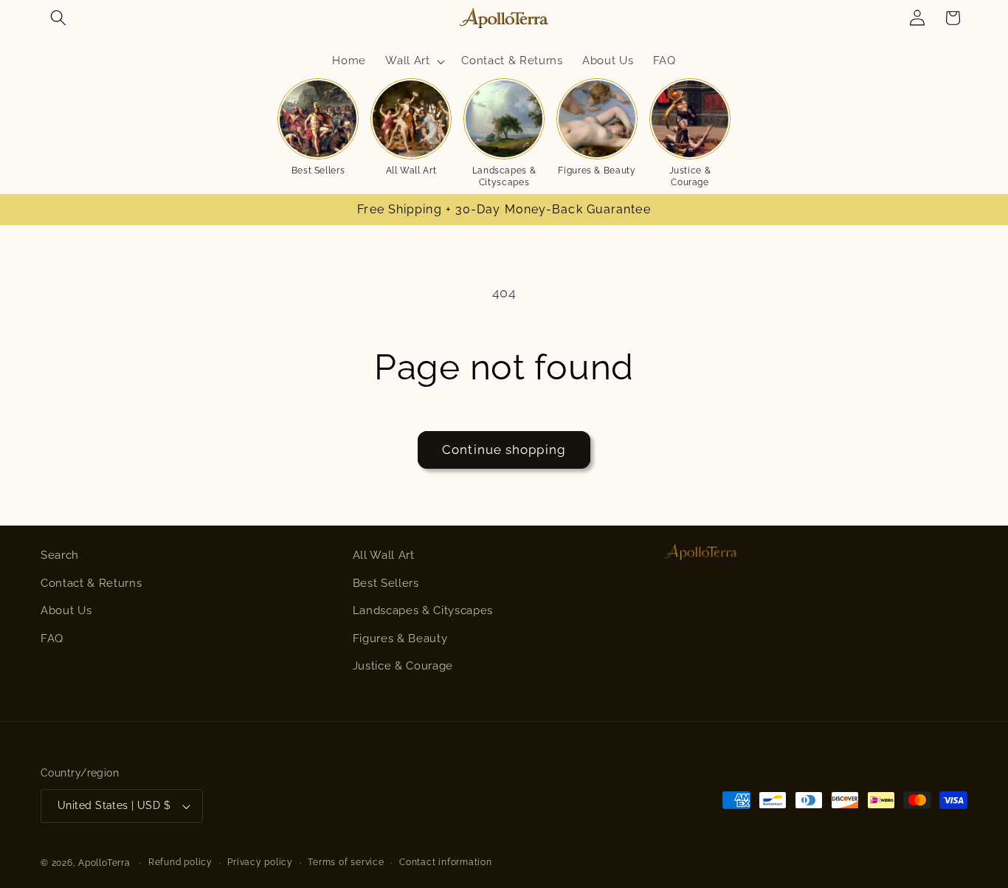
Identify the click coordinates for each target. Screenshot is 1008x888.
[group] (318, 127)
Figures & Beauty (400, 638)
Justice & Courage (403, 665)
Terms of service (346, 862)
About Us (66, 610)
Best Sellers (386, 583)
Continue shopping (504, 449)
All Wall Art (384, 555)
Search (60, 555)
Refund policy (180, 862)
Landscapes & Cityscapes (423, 610)
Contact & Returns (91, 583)
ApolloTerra (104, 863)
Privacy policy (260, 862)
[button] (58, 17)
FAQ (52, 638)
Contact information (445, 862)
